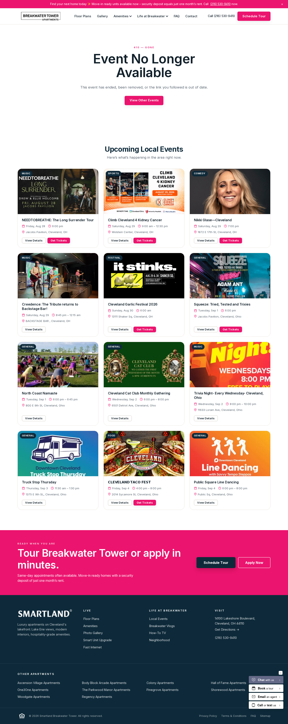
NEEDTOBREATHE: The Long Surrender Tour (58, 220)
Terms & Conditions (233, 715)
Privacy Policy (208, 715)
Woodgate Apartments (33, 697)
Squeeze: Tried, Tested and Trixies (222, 304)
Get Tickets (59, 240)
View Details (34, 240)
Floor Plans (82, 16)
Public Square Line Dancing (216, 482)
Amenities (121, 16)
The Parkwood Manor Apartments (106, 690)
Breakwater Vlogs (162, 626)
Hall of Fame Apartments (228, 683)
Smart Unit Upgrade (97, 640)
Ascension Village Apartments (38, 683)
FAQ (176, 16)
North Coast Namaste (39, 393)
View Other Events (144, 100)
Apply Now (254, 562)
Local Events (158, 619)
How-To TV (157, 633)
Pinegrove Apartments (163, 690)
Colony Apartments (160, 683)
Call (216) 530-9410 (221, 16)
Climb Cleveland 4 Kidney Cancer (135, 220)
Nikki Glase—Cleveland (213, 220)
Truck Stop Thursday (39, 482)
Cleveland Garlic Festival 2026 (132, 304)
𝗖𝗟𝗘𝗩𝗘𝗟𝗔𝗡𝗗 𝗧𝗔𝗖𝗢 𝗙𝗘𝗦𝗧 (129, 482)
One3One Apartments (32, 690)
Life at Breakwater (151, 16)
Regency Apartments (97, 697)
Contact (191, 16)
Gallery (102, 16)
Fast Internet (92, 647)
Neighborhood (159, 640)
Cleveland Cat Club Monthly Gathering (139, 393)
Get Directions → (227, 629)
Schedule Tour (254, 16)
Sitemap (265, 715)
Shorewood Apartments (228, 690)
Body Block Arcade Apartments (104, 683)
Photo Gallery (93, 633)
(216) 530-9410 (220, 4)
